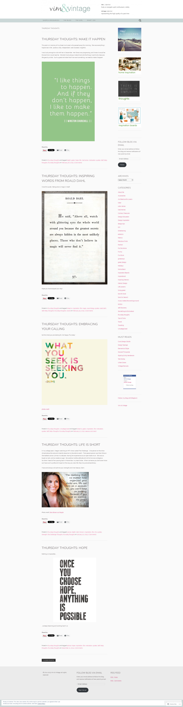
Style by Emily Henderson (126, 355)
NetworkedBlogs (128, 375)
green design (122, 262)
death (69, 160)
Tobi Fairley (121, 359)
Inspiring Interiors (123, 280)
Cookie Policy (41, 703)
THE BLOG (67, 20)
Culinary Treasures (124, 213)
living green (121, 290)
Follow (122, 165)
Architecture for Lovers (125, 199)
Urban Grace (122, 362)
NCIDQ (120, 304)
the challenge (52, 534)
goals (73, 160)
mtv (95, 532)
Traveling (121, 325)
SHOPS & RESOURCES (51, 20)
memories (85, 160)
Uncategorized (64, 429)
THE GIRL (79, 20)
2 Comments (78, 162)
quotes (98, 160)
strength (44, 534)
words (69, 310)
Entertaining (122, 230)
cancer (69, 532)
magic (84, 308)
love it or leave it (123, 297)
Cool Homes (121, 209)
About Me (121, 192)
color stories (121, 206)
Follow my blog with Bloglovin (127, 398)
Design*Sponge (123, 345)
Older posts (48, 660)
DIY (119, 227)
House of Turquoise (124, 352)
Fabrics (120, 237)
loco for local (122, 294)
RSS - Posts (114, 677)
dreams (69, 308)
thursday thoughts (53, 160)
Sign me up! (82, 690)
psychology (90, 308)
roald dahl (103, 308)
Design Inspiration (123, 220)
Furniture (121, 255)
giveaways (121, 259)
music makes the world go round (128, 301)
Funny (120, 251)
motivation (92, 160)
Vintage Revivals (123, 366)
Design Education (123, 216)
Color (119, 202)
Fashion (120, 244)
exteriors (120, 234)
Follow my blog (129, 385)
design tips (121, 223)
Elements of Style (123, 348)
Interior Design (122, 283)
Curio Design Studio (124, 341)
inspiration (76, 308)
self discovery (122, 308)
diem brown (80, 532)
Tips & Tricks (122, 318)
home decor (122, 269)
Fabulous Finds (123, 241)
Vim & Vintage (127, 379)
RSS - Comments (116, 681)
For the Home (122, 248)
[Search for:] (140, 20)
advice (69, 645)
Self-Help (104, 160)
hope (77, 160)
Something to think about (126, 311)
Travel (120, 322)
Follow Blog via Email (89, 672)
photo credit (45, 409)
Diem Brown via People (57, 512)
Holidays (120, 266)
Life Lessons (121, 287)
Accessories (121, 195)
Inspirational (122, 276)
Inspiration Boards (123, 273)
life (80, 160)
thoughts (44, 162)
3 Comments (79, 648)
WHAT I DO (91, 20)
